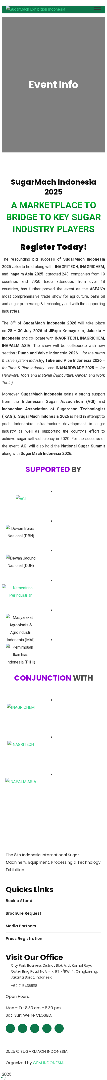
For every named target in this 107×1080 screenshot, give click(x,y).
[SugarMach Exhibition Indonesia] (35, 9)
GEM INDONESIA (48, 1063)
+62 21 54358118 (24, 985)
